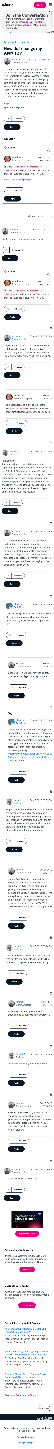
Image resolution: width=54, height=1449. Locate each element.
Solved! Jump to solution (19, 42)
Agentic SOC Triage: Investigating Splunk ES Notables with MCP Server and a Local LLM (26, 1353)
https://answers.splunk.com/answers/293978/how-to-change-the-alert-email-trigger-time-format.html (30, 757)
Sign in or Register (33, 22)
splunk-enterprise (14, 107)
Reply (12, 127)
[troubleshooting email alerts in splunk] (51, 216)
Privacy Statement (25, 1437)
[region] (27, 1434)
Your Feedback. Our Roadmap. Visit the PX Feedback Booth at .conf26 (25, 1330)
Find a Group (27, 1305)
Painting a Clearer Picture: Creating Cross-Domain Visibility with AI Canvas (26, 1375)
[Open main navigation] (50, 4)
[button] (48, 42)
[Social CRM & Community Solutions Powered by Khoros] (44, 1407)
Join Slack (27, 1269)
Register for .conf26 (27, 1233)
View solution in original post (18, 179)
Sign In (40, 5)
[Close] (49, 1424)
